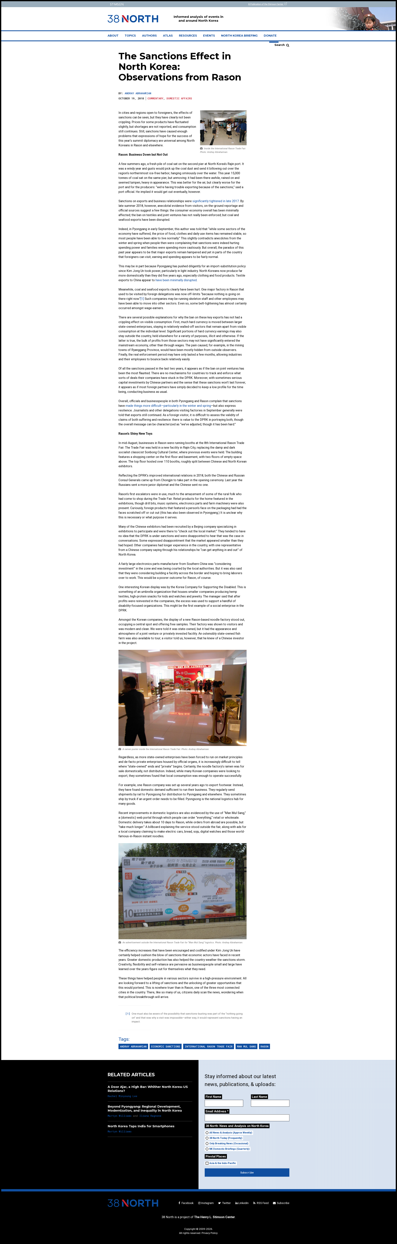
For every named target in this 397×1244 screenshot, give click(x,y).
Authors (149, 35)
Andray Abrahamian (138, 93)
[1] (142, 299)
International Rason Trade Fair (208, 1046)
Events (209, 35)
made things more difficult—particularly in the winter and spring (168, 406)
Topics (130, 35)
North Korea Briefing (239, 35)
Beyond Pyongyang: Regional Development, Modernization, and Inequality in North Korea (145, 1108)
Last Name (259, 1097)
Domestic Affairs (179, 98)
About (115, 37)
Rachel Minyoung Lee (122, 1096)
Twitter (226, 1203)
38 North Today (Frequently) (225, 1138)
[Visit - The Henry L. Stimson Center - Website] (152, 4)
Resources (188, 35)
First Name (213, 1097)
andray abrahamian (133, 1046)
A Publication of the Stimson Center (266, 4)
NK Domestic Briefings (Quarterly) (229, 1148)
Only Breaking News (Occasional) (228, 1143)
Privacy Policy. (210, 1233)
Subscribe (282, 1203)
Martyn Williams (120, 1116)
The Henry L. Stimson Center (214, 1217)
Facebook (187, 1203)
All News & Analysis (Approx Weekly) (230, 1132)
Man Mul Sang (246, 1046)
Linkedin (243, 1203)
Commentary (155, 98)
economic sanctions (165, 1046)
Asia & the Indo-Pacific (222, 1163)
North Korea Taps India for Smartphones (141, 1126)
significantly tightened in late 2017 (215, 201)
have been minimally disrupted (176, 280)
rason (264, 1046)
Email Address (217, 1111)
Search (279, 45)
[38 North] (133, 1203)
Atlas (168, 35)
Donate (270, 35)
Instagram (207, 1203)
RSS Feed (262, 1203)
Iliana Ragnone (150, 1116)
